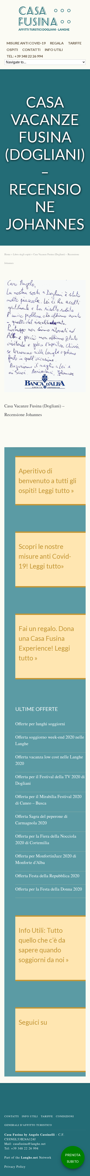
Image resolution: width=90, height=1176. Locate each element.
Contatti (31, 49)
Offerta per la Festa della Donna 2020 (48, 889)
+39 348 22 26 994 (24, 1148)
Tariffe (74, 43)
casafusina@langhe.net (29, 1144)
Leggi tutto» (46, 566)
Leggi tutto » (56, 490)
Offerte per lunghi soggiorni (40, 724)
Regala (57, 43)
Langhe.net (29, 1157)
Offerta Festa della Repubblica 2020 (47, 876)
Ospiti (12, 49)
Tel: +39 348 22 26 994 (25, 56)
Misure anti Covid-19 (26, 43)
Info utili (54, 49)
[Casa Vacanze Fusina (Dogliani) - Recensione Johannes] (44, 337)
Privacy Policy (15, 1166)
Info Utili (30, 1116)
